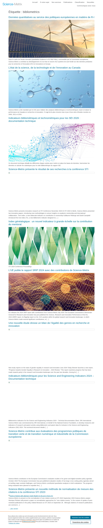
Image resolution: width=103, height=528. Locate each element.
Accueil (35, 2)
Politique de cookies (14, 523)
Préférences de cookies (28, 521)
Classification (79, 2)
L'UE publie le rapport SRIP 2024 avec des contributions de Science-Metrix (49, 270)
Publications (67, 2)
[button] (99, 3)
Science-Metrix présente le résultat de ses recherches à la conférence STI (48, 169)
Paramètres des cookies (80, 522)
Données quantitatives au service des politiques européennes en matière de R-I (51, 17)
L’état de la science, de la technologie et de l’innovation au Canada (44, 67)
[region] (51, 519)
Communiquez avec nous (86, 6)
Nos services (56, 2)
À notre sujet (44, 2)
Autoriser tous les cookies (80, 517)
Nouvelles (90, 2)
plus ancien (13, 509)
